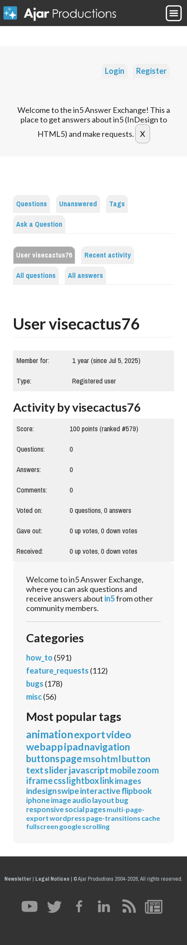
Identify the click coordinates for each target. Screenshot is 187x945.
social (74, 809)
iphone (38, 800)
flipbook (136, 791)
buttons (43, 758)
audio (81, 800)
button (136, 758)
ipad (73, 746)
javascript (88, 769)
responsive (45, 809)
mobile (123, 770)
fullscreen (42, 826)
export (89, 734)
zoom (148, 770)
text (34, 769)
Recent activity (107, 255)
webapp (44, 746)
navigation (107, 747)
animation (49, 734)
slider (55, 769)
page (71, 758)
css (59, 780)
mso (91, 758)
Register (151, 71)
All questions (36, 275)
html (111, 758)
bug (121, 800)
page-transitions (113, 818)
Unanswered (78, 204)
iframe (39, 780)
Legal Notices (52, 879)
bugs (34, 683)
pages (95, 809)
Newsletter (17, 879)
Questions (31, 204)
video (118, 734)
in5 (109, 598)
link (107, 780)
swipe (68, 791)
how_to (39, 657)
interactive (100, 791)
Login (114, 71)
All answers (85, 275)
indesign (41, 791)
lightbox (83, 780)
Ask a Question (39, 224)
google (70, 826)
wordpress (67, 818)
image (61, 800)
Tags (117, 204)
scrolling (96, 826)
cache (150, 818)
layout (103, 800)
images (128, 781)
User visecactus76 (44, 255)
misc (34, 696)
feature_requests (57, 670)
